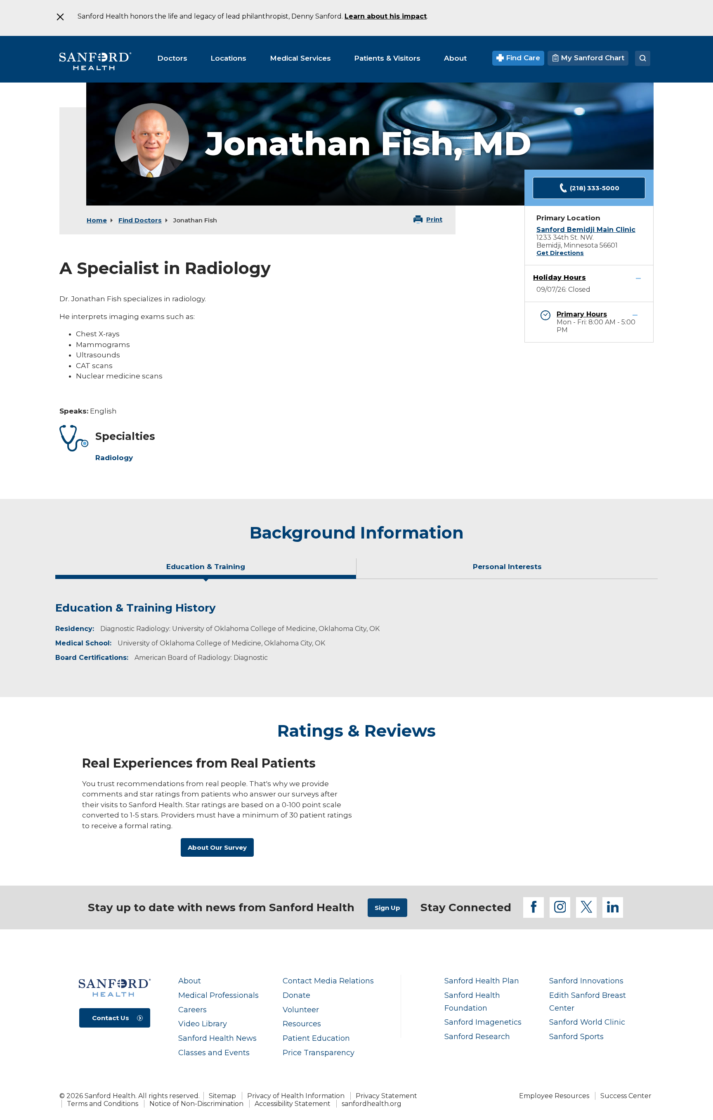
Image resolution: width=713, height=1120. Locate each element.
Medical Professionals (218, 995)
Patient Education (316, 1038)
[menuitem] (172, 58)
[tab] (205, 569)
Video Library (202, 1023)
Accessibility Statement (293, 1104)
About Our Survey (217, 847)
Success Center (626, 1096)
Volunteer (301, 1009)
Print (434, 219)
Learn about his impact (386, 16)
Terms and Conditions (102, 1104)
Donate (296, 995)
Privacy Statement (386, 1096)
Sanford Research (477, 1036)
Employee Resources (554, 1096)
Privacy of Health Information (296, 1096)
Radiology (114, 458)
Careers (192, 1009)
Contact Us (110, 1018)
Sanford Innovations (586, 980)
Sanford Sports (576, 1036)
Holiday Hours (559, 277)
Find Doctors (140, 220)
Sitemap (222, 1096)
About (189, 980)
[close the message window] (59, 16)
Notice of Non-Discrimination (196, 1104)
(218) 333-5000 (594, 188)
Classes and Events (214, 1052)
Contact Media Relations (328, 980)
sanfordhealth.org (371, 1104)
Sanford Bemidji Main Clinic (585, 230)
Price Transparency (318, 1052)
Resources (302, 1023)
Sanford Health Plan (481, 980)
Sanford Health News (217, 1038)
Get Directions (560, 253)
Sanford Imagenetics (483, 1022)
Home (97, 220)
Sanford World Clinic (587, 1022)
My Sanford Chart (591, 58)
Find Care (522, 58)
